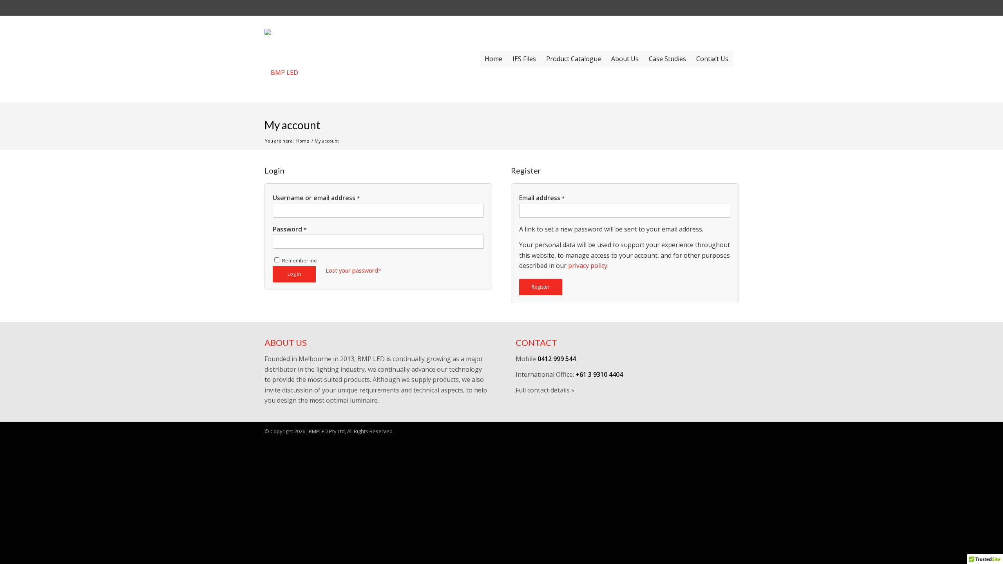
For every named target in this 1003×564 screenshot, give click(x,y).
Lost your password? (353, 270)
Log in (294, 274)
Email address (542, 197)
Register (541, 287)
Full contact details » (545, 390)
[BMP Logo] (355, 58)
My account (292, 125)
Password (289, 229)
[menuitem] (493, 59)
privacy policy (587, 265)
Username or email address (316, 197)
